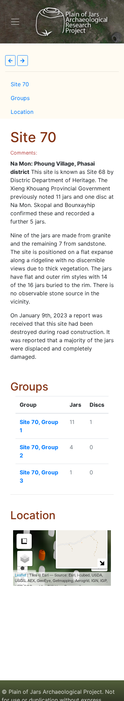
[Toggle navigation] (15, 22)
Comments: (23, 153)
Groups (20, 98)
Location (22, 111)
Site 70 (20, 84)
